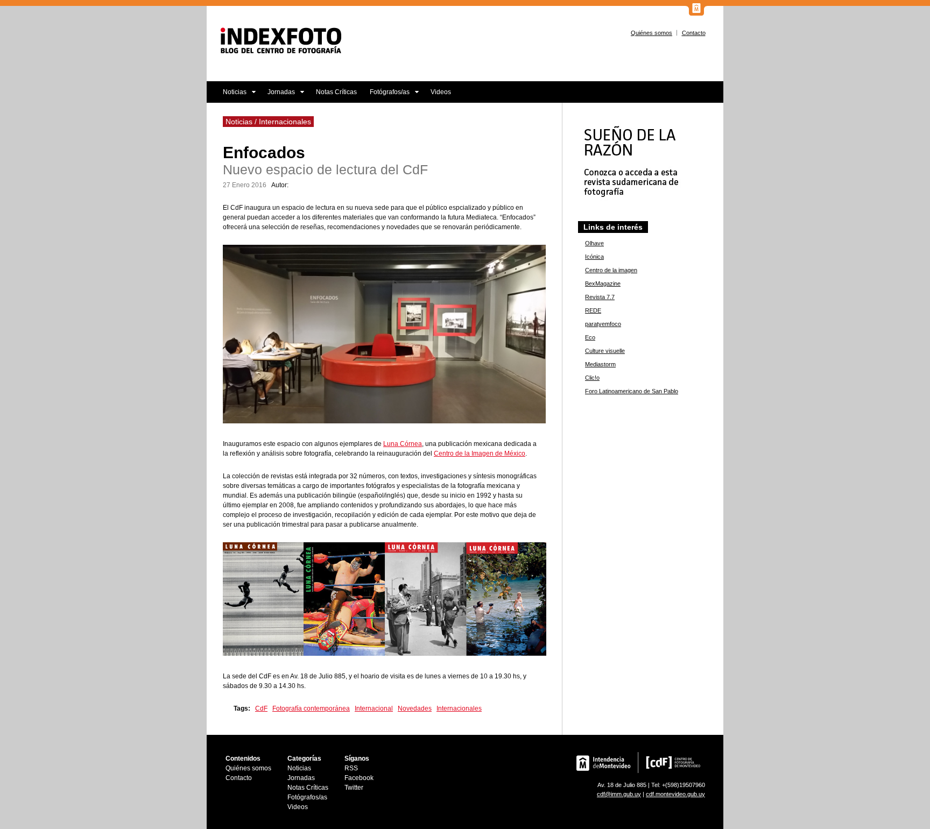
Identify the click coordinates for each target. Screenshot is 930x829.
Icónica (594, 256)
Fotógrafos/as (386, 95)
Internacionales (459, 708)
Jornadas (278, 95)
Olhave (594, 243)
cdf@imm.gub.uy (619, 794)
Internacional (374, 708)
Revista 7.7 (600, 297)
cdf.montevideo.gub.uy (675, 794)
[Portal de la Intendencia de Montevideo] (696, 13)
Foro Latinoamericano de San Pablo (631, 391)
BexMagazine (603, 283)
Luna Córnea (402, 444)
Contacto (694, 33)
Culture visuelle (605, 351)
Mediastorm (600, 364)
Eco (590, 337)
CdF (261, 708)
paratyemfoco (603, 324)
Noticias (226, 95)
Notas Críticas (336, 92)
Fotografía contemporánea (311, 708)
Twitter (353, 787)
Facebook (359, 778)
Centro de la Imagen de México (479, 453)
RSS (351, 768)
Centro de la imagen (611, 270)
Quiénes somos (651, 33)
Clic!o (592, 377)
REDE (593, 310)
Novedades (415, 708)
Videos (441, 92)
